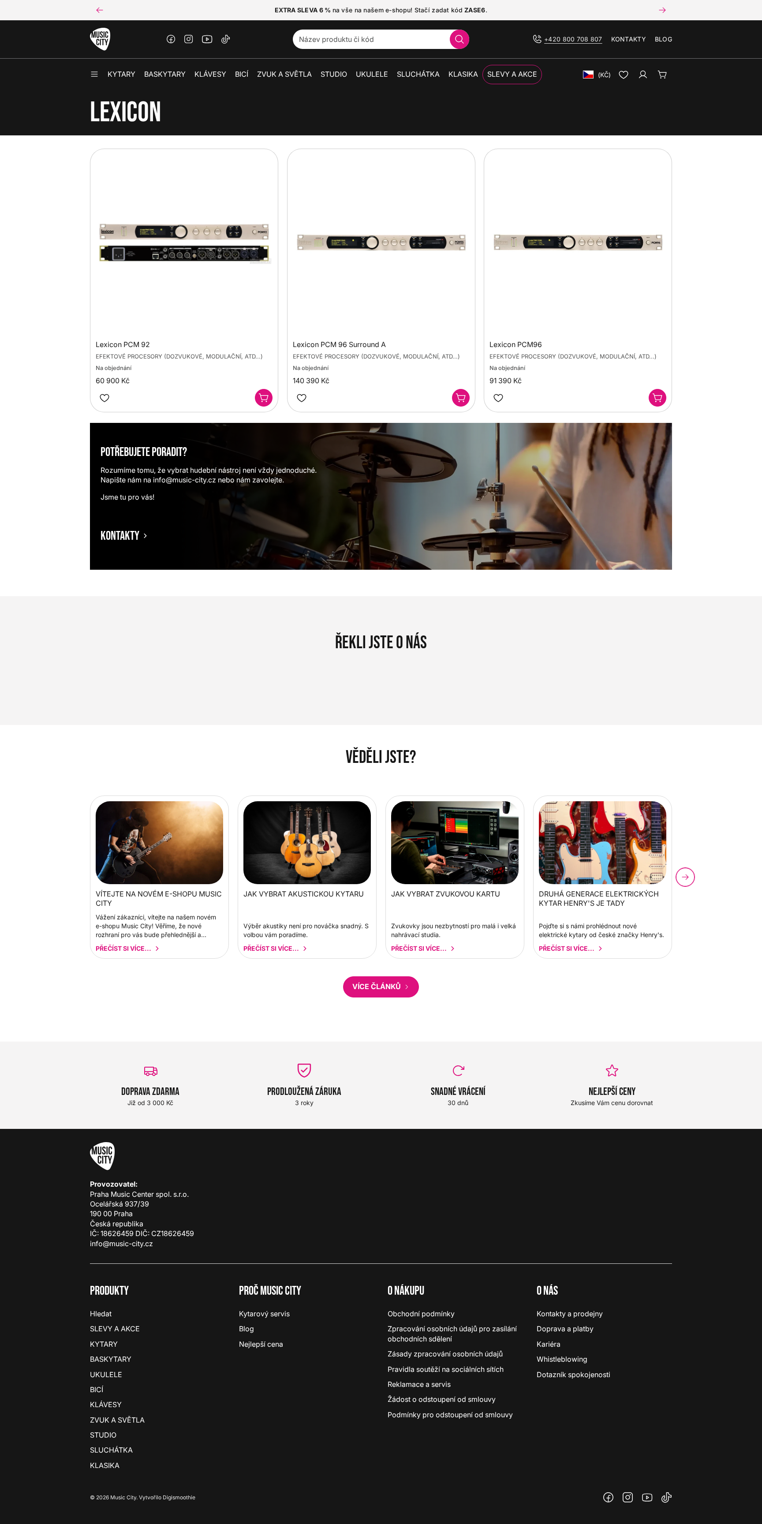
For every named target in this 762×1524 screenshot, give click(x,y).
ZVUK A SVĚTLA (117, 1420)
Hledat (101, 1313)
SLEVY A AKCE (115, 1328)
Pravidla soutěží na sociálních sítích (446, 1369)
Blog (663, 39)
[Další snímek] (662, 10)
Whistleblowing (562, 1359)
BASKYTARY (110, 1359)
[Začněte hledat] (459, 39)
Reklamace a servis (419, 1384)
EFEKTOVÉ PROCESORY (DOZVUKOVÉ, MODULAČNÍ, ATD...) (179, 356)
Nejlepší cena (261, 1344)
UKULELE (106, 1374)
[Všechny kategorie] (94, 74)
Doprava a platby (565, 1328)
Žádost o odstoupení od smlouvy (442, 1399)
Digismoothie (179, 1497)
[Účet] (643, 74)
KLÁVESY (106, 1404)
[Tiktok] (225, 39)
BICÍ (96, 1389)
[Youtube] (207, 39)
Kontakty (628, 39)
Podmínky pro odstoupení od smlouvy (450, 1414)
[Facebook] (171, 39)
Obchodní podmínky (421, 1313)
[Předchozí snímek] (99, 10)
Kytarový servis (264, 1313)
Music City (123, 1497)
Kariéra (548, 1344)
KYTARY (104, 1344)
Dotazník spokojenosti (573, 1374)
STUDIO (103, 1435)
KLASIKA (105, 1465)
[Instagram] (188, 39)
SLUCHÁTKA (111, 1450)
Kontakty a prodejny (570, 1313)
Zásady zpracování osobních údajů (445, 1353)
